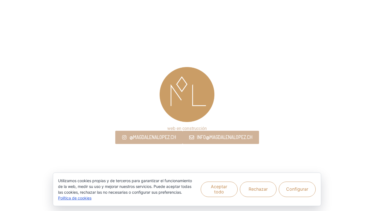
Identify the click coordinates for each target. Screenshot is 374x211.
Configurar (297, 189)
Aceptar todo (219, 189)
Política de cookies (74, 198)
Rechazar (258, 189)
